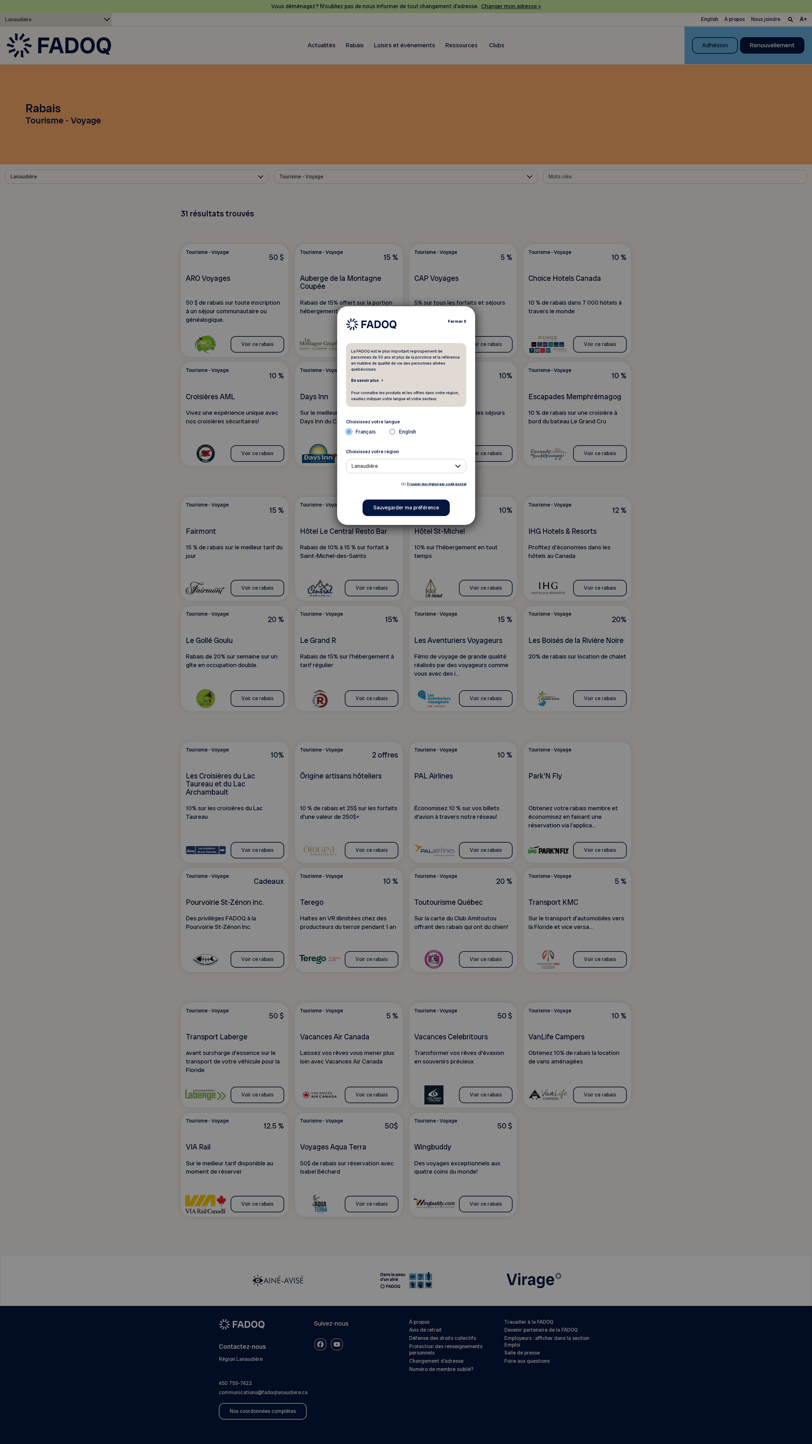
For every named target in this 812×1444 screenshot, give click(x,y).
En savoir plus (365, 380)
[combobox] (406, 466)
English (407, 431)
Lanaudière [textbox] (364, 466)
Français (366, 431)
